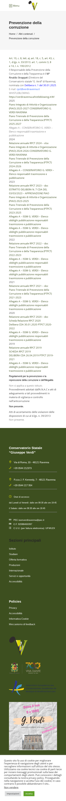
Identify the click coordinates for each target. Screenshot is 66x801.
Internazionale (16, 570)
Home (12, 33)
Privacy (13, 607)
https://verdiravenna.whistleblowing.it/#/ (32, 96)
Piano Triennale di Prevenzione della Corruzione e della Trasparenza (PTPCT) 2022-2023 (30, 251)
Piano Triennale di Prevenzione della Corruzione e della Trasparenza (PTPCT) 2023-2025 (30, 208)
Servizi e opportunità (19, 576)
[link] (28, 89)
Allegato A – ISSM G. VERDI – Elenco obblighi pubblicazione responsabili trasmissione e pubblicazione (28, 220)
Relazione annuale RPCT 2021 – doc (28, 285)
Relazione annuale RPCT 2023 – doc (28, 185)
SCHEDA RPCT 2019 (20, 351)
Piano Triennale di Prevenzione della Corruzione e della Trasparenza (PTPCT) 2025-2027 (30, 119)
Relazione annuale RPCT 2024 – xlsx (29, 143)
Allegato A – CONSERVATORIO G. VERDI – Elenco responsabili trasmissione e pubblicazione (31, 173)
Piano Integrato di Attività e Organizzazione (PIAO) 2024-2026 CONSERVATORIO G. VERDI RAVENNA (33, 150)
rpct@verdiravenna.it (28, 89)
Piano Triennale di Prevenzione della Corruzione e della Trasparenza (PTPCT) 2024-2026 (30, 162)
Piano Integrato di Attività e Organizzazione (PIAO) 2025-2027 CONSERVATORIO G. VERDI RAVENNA (33, 108)
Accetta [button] (29, 793)
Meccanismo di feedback (22, 624)
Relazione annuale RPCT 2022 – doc (28, 243)
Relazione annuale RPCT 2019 (25, 347)
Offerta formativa (18, 559)
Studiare (13, 554)
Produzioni (14, 565)
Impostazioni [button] (13, 793)
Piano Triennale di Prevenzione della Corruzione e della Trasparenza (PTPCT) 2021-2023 (30, 293)
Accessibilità (15, 581)
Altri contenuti (26, 33)
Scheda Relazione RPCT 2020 (25, 320)
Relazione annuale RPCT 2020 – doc (28, 316)
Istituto (12, 548)
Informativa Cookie (19, 618)
